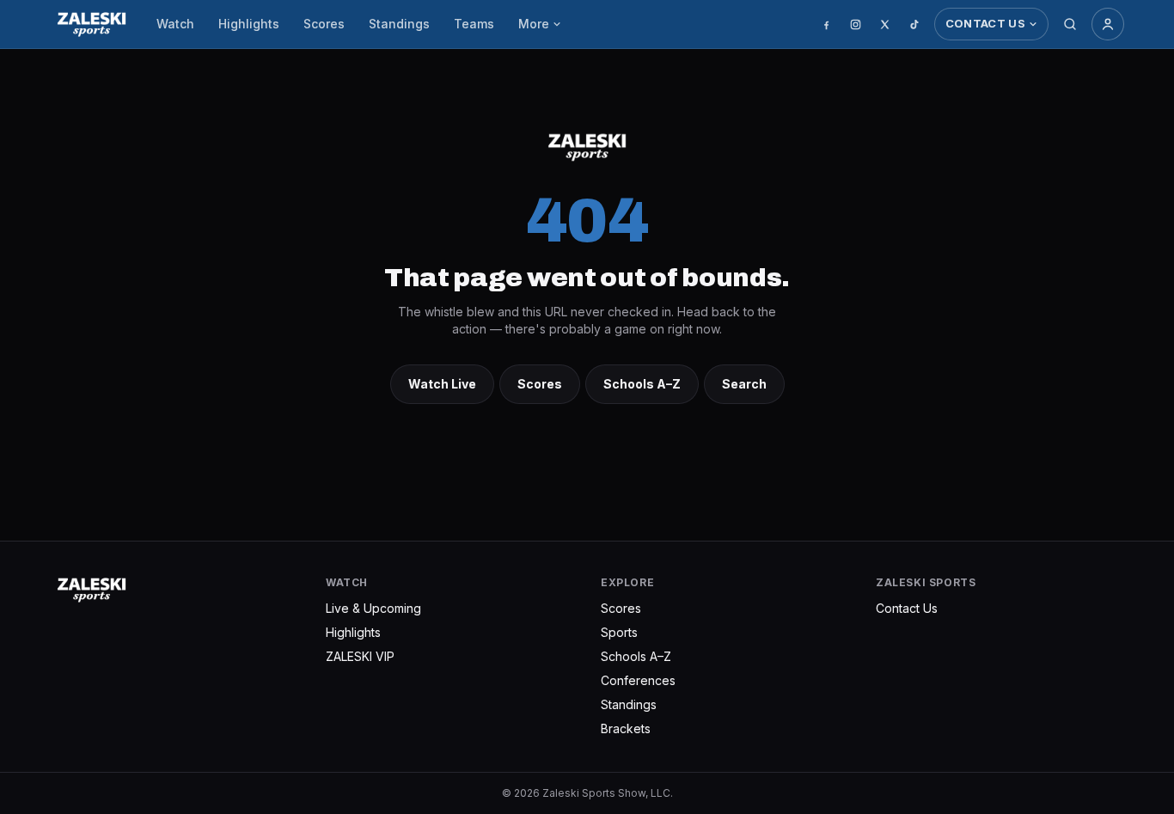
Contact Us (985, 23)
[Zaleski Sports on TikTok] (914, 24)
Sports (619, 632)
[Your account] (1107, 24)
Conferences (638, 680)
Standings (399, 23)
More (533, 23)
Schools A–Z (642, 383)
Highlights (248, 23)
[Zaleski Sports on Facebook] (827, 24)
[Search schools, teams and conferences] (1070, 24)
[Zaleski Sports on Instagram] (856, 24)
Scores (324, 23)
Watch (175, 23)
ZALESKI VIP (360, 656)
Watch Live (442, 383)
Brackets (626, 728)
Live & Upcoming (373, 608)
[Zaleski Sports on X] (885, 24)
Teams (474, 23)
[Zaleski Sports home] (91, 24)
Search (744, 383)
